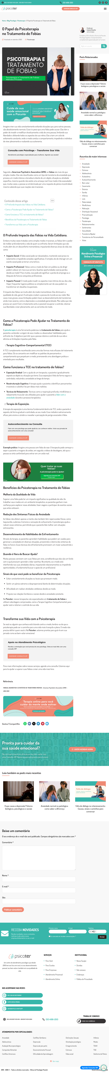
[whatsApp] (4, 1009)
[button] (105, 8)
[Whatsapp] (100, 2)
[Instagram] (103, 2)
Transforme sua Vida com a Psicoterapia (21, 224)
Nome (5, 875)
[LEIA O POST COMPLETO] (93, 72)
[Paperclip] (79, 1021)
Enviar (102, 937)
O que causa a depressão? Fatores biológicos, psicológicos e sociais (93, 85)
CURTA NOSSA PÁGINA (13, 1002)
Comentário (8, 842)
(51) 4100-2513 (68, 2)
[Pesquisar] (104, 46)
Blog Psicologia (11, 21)
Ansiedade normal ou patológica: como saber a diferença (93, 113)
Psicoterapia (21, 21)
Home (4, 21)
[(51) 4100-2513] (61, 3)
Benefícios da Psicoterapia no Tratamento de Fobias (26, 219)
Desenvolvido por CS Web (100, 1070)
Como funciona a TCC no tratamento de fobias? (24, 214)
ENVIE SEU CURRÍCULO (88, 1021)
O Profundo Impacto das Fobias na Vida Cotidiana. (25, 204)
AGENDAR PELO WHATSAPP (15, 1009)
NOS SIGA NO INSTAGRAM (14, 995)
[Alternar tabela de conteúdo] (51, 200)
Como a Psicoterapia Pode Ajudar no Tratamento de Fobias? (29, 209)
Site (3, 897)
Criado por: (90, 28)
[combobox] (92, 931)
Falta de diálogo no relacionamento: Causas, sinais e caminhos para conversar (93, 143)
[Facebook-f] (106, 2)
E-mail (5, 886)
